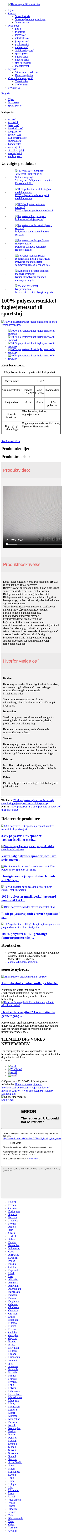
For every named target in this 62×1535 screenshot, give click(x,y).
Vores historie (22, 16)
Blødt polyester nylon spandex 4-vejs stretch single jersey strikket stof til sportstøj (27, 802)
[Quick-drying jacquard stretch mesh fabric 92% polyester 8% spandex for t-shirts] (31, 869)
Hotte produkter (23, 1084)
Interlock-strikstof (10, 1090)
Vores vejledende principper (30, 19)
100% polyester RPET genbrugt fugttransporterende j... (24, 935)
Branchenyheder (24, 75)
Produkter (13, 25)
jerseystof (20, 34)
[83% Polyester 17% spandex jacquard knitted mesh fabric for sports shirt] (31, 829)
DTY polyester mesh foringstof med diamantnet (32, 197)
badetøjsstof (21, 56)
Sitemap (37, 1084)
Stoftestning (21, 84)
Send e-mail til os (10, 441)
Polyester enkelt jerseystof (29, 219)
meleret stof (21, 47)
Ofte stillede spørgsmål (20, 78)
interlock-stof (22, 38)
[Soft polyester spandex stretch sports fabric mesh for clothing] (28, 906)
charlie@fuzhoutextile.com (23, 961)
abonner (5, 1060)
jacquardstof (21, 41)
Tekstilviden (21, 81)
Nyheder (13, 69)
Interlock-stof (8, 1087)
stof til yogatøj (23, 62)
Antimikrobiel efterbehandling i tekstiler (29, 983)
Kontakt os (14, 87)
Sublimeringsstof (24, 50)
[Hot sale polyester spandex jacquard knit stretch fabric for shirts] (31, 849)
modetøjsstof (22, 65)
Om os (12, 13)
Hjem (11, 10)
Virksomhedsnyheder (26, 72)
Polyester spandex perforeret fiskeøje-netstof (30, 248)
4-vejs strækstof (30, 1090)
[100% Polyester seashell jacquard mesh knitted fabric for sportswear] (31, 889)
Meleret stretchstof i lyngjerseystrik (34, 292)
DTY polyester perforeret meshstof (34, 210)
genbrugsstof (22, 44)
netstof (18, 28)
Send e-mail (7, 1099)
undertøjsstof (22, 59)
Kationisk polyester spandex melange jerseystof (30, 278)
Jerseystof (22, 1087)
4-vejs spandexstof (39, 1087)
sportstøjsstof (22, 53)
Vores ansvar (22, 22)
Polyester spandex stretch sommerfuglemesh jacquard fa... (32, 263)
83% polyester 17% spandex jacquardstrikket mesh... (21, 837)
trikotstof (20, 31)
